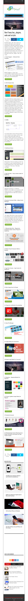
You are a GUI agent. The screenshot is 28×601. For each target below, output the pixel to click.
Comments (20, 564)
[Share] (14, 39)
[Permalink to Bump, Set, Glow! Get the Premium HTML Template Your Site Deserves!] (6, 589)
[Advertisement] (14, 542)
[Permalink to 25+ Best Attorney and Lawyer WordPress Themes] (6, 569)
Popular (7, 564)
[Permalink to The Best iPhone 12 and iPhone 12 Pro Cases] (14, 524)
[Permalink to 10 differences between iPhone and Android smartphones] (14, 473)
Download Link (8, 79)
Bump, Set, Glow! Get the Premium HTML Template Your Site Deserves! (16, 588)
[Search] (22, 1)
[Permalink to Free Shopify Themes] (6, 579)
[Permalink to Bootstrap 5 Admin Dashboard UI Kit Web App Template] (6, 584)
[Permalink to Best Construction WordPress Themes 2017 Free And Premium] (6, 574)
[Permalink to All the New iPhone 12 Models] (14, 508)
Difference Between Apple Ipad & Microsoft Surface (13, 495)
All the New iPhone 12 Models (13, 511)
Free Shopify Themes (13, 576)
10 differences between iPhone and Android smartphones (13, 476)
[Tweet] (20, 39)
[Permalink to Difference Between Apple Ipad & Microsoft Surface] (14, 492)
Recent (14, 564)
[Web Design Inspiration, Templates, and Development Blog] (14, 9)
